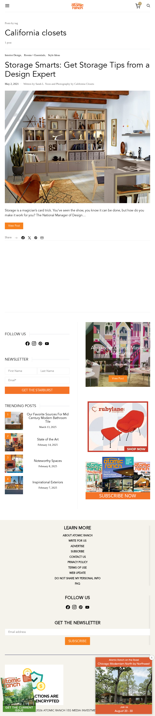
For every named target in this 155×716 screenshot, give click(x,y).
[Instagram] (34, 344)
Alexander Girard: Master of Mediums (118, 351)
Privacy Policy (77, 562)
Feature (107, 339)
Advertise (77, 546)
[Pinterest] (40, 344)
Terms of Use (77, 568)
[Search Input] (148, 6)
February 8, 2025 (48, 466)
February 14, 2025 (48, 444)
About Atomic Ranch (77, 535)
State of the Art (48, 439)
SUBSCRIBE (77, 641)
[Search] (7, 6)
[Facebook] (27, 344)
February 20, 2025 (101, 365)
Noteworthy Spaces (48, 461)
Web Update (77, 573)
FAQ (77, 584)
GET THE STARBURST (37, 390)
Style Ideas (54, 55)
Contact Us (77, 557)
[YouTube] (47, 344)
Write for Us (77, 541)
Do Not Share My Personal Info (78, 578)
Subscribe (77, 551)
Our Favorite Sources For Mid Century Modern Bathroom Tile (48, 418)
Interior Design (13, 55)
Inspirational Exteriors (47, 482)
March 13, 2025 (48, 427)
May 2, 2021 (12, 83)
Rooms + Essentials (34, 55)
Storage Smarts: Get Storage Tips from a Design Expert (77, 69)
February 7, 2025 (48, 487)
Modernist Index (123, 339)
